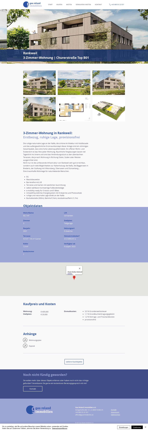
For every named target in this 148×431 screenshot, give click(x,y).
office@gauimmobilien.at (84, 415)
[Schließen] (145, 427)
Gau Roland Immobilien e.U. (85, 407)
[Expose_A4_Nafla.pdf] (25, 346)
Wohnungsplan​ (35, 340)
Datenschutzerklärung (59, 428)
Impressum (115, 412)
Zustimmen (137, 427)
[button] (74, 36)
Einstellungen (123, 427)
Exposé (32, 346)
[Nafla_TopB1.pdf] (25, 340)
